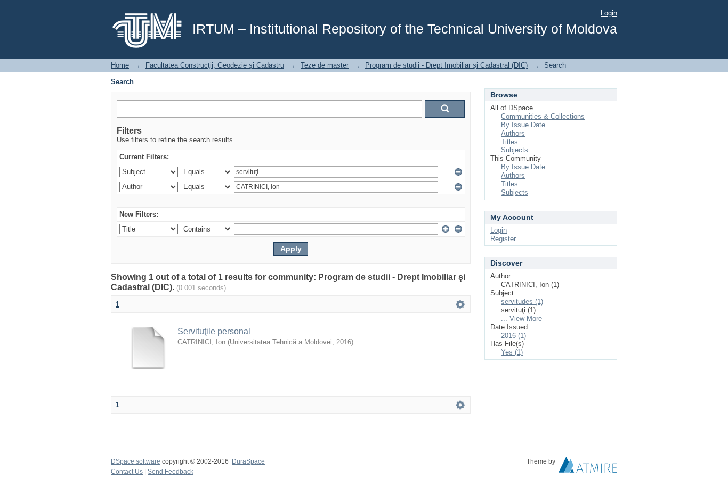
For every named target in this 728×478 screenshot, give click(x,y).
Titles (509, 142)
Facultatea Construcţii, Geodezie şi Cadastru (214, 65)
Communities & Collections (543, 116)
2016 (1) (513, 336)
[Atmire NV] (588, 467)
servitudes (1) (522, 302)
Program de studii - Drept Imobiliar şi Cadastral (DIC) (446, 65)
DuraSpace (248, 461)
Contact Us (127, 471)
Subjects (514, 150)
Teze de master (325, 65)
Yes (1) (512, 352)
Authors (513, 133)
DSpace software (135, 461)
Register (503, 239)
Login (609, 13)
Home (120, 65)
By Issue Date (523, 125)
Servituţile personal (213, 331)
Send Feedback (170, 471)
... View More (521, 319)
